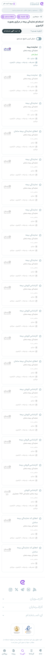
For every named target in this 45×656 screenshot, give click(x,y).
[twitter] (16, 590)
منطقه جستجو (9, 17)
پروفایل (4, 654)
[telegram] (22, 590)
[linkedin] (28, 590)
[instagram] (10, 590)
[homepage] (22, 582)
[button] (37, 17)
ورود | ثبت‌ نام (8, 4)
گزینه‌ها (31, 654)
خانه (40, 654)
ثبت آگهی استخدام (11, 31)
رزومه (14, 654)
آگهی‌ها (22, 654)
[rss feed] (34, 590)
